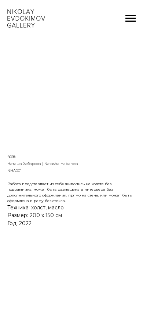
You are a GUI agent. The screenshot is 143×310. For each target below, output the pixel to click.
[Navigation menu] (130, 18)
